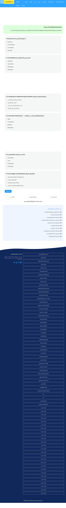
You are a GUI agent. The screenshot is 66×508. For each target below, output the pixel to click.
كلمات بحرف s (43, 469)
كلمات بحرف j (43, 438)
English (17, 1)
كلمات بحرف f (43, 424)
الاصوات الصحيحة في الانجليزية (43, 305)
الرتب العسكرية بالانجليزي (43, 380)
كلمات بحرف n (43, 452)
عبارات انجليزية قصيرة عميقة (43, 373)
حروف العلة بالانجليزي (43, 302)
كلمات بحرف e (43, 421)
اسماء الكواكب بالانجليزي (43, 404)
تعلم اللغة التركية (43, 329)
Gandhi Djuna (11, 66)
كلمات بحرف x (43, 486)
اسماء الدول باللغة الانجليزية (43, 315)
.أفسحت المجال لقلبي (12, 102)
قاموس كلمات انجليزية (43, 308)
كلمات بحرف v (43, 479)
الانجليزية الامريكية (43, 342)
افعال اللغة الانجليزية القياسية (43, 288)
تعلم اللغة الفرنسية (33, 196)
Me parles (10, 124)
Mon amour (10, 41)
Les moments (10, 163)
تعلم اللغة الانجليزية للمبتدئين (43, 274)
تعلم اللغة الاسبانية (43, 325)
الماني (31, 1)
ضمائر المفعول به (43, 387)
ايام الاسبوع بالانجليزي (43, 370)
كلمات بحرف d (43, 418)
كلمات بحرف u (43, 476)
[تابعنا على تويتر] (14, 262)
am (43, 397)
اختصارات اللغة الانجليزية (43, 295)
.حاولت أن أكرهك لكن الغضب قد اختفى (15, 185)
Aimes (9, 119)
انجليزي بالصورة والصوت (43, 339)
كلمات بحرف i (43, 435)
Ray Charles (10, 69)
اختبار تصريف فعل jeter (55, 214)
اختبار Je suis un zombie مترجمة (54, 222)
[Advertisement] (33, 14)
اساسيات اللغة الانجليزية (43, 254)
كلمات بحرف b (43, 411)
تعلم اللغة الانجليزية (60, 1)
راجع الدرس (12, 196)
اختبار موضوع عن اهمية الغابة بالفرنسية (52, 212)
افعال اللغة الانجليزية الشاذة (43, 291)
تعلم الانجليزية (51, 1)
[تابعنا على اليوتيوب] (16, 262)
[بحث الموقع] (2, 2)
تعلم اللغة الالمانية (43, 322)
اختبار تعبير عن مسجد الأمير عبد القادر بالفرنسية (51, 220)
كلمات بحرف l (43, 445)
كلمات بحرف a (43, 407)
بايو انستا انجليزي (43, 360)
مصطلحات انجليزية (43, 278)
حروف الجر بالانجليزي (43, 366)
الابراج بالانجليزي (43, 400)
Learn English (43, 332)
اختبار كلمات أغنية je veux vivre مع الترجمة (52, 230)
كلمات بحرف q (43, 462)
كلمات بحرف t (43, 472)
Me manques (10, 127)
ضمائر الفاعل (43, 383)
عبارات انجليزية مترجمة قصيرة (43, 261)
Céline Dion (10, 61)
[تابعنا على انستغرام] (18, 262)
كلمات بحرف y (43, 489)
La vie (9, 160)
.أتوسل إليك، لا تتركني (12, 179)
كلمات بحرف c (43, 414)
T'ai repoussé (11, 121)
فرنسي (39, 1)
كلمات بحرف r (43, 465)
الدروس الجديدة (54, 196)
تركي (34, 1)
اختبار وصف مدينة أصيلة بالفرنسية (53, 217)
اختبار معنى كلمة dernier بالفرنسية (53, 233)
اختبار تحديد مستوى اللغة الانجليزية (43, 298)
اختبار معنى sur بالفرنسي (55, 228)
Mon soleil (10, 50)
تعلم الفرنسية (43, 346)
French (23, 5)
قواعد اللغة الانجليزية (43, 271)
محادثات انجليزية (43, 267)
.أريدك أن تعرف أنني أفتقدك (13, 108)
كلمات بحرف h (43, 431)
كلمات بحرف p (43, 459)
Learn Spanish (43, 336)
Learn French (43, 353)
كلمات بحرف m (43, 448)
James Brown (11, 63)
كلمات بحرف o (43, 455)
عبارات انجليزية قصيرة (44, 377)
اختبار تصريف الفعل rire (55, 225)
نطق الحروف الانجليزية (43, 356)
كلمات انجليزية (43, 264)
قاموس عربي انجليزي (44, 312)
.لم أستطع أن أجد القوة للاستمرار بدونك (16, 177)
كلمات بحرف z (43, 493)
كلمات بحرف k (43, 441)
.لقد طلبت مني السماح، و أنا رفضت (15, 99)
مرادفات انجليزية (43, 281)
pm (43, 394)
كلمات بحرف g (43, 428)
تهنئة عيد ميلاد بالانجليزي (43, 363)
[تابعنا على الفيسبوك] (21, 262)
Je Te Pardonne (11, 44)
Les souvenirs (11, 157)
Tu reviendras (11, 47)
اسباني (26, 1)
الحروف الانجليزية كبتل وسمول (43, 390)
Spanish (18, 5)
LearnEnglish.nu (9, 2)
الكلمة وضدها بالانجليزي (43, 284)
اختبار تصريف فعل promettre (54, 236)
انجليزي (44, 1)
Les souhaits (10, 166)
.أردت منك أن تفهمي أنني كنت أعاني (15, 105)
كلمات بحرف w (43, 482)
